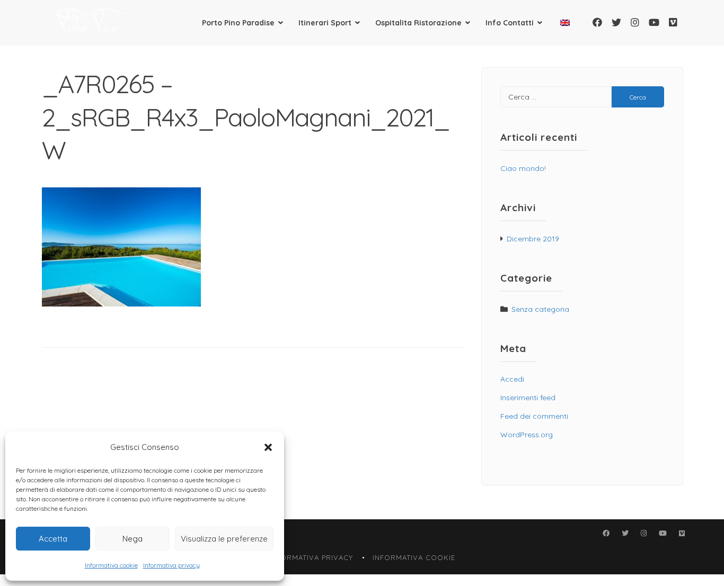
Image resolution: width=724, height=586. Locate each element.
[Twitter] (616, 22)
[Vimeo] (673, 22)
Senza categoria (540, 309)
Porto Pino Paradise (238, 23)
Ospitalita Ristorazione (418, 23)
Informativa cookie (111, 565)
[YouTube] (654, 22)
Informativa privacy (171, 565)
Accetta (53, 539)
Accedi (512, 379)
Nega (132, 539)
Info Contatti (509, 23)
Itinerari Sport (324, 23)
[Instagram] (635, 22)
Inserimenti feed (527, 397)
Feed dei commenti (534, 416)
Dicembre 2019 (533, 239)
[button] (268, 447)
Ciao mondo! (523, 168)
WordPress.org (526, 434)
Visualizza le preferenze (224, 539)
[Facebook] (597, 22)
